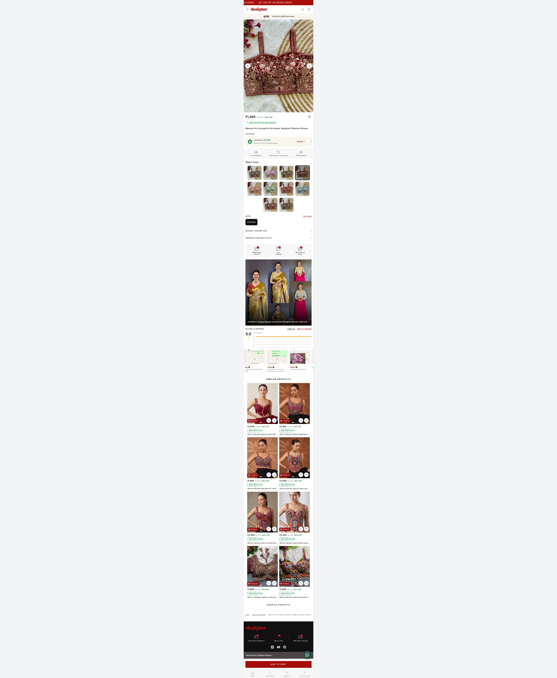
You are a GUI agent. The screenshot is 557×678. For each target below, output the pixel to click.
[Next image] (309, 65)
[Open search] (302, 9)
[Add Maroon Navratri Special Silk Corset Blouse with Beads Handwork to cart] (306, 529)
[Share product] (309, 117)
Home (247, 615)
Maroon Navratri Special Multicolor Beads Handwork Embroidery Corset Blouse (295, 489)
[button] (278, 65)
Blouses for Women (259, 615)
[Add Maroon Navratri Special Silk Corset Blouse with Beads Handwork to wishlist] (301, 529)
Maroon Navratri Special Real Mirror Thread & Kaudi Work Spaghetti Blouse (295, 597)
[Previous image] (247, 65)
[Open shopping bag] (309, 9)
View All (291, 329)
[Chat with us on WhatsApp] (307, 655)
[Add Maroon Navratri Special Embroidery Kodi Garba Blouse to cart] (274, 420)
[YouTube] (278, 647)
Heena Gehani (264, 322)
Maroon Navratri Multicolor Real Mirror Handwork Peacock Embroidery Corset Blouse (262, 543)
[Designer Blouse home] (259, 9)
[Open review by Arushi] (277, 357)
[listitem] (254, 173)
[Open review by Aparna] (299, 357)
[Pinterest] (284, 647)
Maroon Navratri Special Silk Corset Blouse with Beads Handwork (295, 543)
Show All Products (278, 605)
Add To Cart (278, 664)
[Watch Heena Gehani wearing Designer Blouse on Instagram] (278, 292)
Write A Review (304, 329)
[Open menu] (247, 9)
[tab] (277, 110)
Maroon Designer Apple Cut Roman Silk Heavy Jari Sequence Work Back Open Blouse (262, 597)
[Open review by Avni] (254, 357)
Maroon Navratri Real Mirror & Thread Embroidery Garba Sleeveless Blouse (262, 489)
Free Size (251, 222)
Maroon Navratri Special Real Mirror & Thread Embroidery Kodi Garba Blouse (295, 434)
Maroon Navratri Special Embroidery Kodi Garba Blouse (262, 434)
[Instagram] (272, 647)
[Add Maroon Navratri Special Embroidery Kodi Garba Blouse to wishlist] (268, 420)
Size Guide (307, 216)
